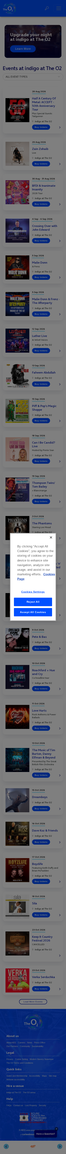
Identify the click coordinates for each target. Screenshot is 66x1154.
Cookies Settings (33, 591)
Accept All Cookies (33, 612)
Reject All (33, 601)
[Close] (51, 537)
